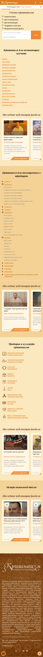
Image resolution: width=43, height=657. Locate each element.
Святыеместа (10, 389)
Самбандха (8, 212)
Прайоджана (9, 263)
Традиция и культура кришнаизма (21, 345)
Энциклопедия (10, 17)
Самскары (8, 269)
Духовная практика (8, 93)
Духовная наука (7, 105)
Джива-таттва (8, 226)
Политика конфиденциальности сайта (16, 637)
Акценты (7, 181)
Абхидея (7, 238)
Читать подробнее (20, 158)
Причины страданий (9, 67)
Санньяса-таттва (9, 254)
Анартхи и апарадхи (10, 260)
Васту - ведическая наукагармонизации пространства (17, 416)
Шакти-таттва (8, 221)
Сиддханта (8, 207)
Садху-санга (8, 243)
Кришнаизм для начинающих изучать (22, 51)
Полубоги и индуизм (9, 76)
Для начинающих (11, 23)
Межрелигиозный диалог (14, 29)
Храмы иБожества (10, 375)
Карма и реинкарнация (9, 79)
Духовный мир (7, 73)
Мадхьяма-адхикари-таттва (13, 257)
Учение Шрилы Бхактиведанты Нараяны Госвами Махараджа (21, 275)
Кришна (4, 59)
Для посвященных (11, 20)
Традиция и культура (12, 26)
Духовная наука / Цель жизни (13, 142)
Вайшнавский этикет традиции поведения (15, 396)
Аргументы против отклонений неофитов (17, 190)
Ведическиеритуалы (11, 403)
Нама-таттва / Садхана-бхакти (14, 313)
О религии (5, 99)
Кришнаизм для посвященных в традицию (21, 174)
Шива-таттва (8, 224)
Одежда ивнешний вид (12, 368)
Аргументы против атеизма (13, 198)
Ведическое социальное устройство (14, 102)
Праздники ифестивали (12, 382)
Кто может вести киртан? (14, 452)
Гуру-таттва (8, 229)
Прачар (6, 246)
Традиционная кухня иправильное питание (15, 361)
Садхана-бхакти (9, 252)
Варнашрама (9, 266)
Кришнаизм (11, 2)
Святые (4, 88)
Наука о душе (6, 82)
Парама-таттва (9, 218)
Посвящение (6, 91)
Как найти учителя (8, 85)
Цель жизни (6, 62)
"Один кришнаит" (26, 7)
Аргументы (8, 184)
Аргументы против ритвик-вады (14, 204)
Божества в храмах (8, 96)
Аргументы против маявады (13, 193)
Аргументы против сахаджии (13, 195)
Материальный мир (8, 70)
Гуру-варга (7, 232)
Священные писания (9, 65)
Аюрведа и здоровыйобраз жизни (15, 409)
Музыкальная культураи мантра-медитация (15, 354)
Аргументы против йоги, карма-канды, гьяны (18, 201)
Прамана (8, 210)
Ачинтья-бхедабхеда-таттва (13, 235)
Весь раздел (8, 187)
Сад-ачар (7, 249)
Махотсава (8, 271)
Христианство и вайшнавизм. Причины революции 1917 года (15, 521)
